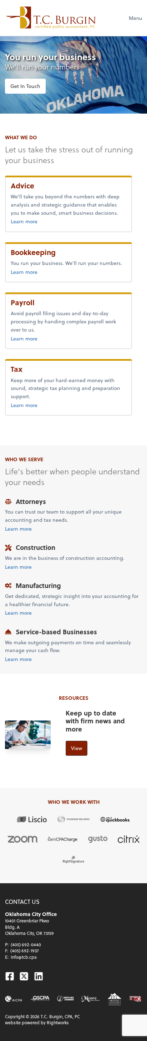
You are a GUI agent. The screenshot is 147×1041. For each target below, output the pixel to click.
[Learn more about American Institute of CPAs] (13, 999)
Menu (135, 18)
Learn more (40, 221)
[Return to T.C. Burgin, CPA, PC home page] (51, 18)
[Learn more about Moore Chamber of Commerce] (90, 999)
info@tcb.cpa (24, 957)
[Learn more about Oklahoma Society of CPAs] (40, 999)
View (76, 748)
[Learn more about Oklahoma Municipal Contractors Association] (135, 999)
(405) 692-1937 (24, 950)
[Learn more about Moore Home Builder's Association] (114, 999)
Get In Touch (25, 86)
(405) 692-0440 (26, 944)
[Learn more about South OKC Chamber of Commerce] (65, 999)
